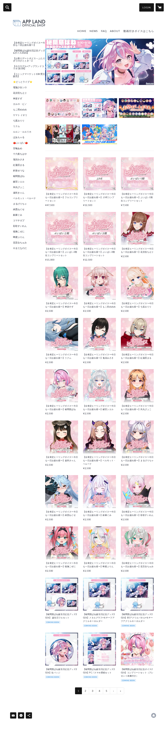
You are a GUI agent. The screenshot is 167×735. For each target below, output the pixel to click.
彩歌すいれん (20, 226)
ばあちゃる (18, 137)
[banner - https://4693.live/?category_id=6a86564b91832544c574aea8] (136, 108)
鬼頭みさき (18, 159)
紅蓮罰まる (18, 165)
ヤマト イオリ (20, 115)
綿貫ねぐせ (18, 209)
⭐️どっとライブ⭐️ (22, 82)
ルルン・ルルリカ (22, 132)
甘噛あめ (17, 148)
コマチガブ (18, 220)
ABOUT (115, 30)
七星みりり (18, 121)
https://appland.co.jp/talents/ (153, 715)
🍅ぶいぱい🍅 (20, 143)
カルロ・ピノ (20, 104)
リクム (16, 126)
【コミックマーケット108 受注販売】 (29, 75)
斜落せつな (18, 170)
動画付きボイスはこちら (138, 30)
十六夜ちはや (20, 154)
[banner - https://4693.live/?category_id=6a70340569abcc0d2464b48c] (99, 134)
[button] (146, 7)
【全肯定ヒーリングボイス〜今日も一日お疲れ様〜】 (29, 44)
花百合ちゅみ (20, 242)
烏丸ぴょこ (18, 187)
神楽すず (17, 98)
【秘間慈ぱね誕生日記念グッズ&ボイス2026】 (29, 51)
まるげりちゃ (20, 204)
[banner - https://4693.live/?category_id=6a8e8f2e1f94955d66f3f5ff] (62, 108)
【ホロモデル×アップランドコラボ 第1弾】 (28, 67)
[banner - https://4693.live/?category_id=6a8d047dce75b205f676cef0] (99, 108)
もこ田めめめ (20, 109)
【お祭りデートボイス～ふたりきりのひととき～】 (29, 59)
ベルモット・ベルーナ (24, 198)
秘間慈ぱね (18, 176)
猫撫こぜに (18, 231)
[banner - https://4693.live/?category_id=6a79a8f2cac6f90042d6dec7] (62, 134)
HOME (81, 30)
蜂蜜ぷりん (18, 237)
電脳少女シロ (20, 87)
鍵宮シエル (18, 181)
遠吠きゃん (18, 193)
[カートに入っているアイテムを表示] (160, 7)
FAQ (104, 30)
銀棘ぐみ (17, 215)
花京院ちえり (20, 93)
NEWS (94, 30)
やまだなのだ (20, 248)
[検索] (7, 7)
